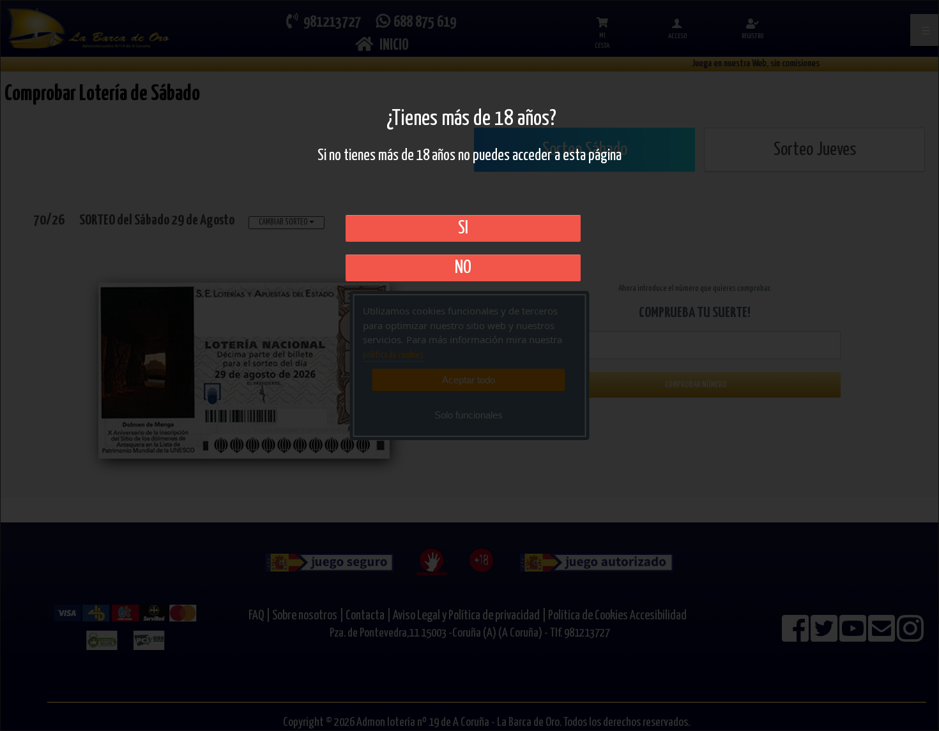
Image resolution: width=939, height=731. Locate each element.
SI (463, 228)
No (463, 268)
